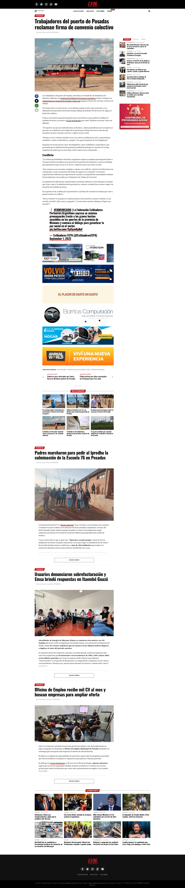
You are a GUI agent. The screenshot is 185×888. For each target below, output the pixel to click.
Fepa (88, 369)
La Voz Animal (100, 11)
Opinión (110, 10)
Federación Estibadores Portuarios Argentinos (78, 98)
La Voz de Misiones (73, 120)
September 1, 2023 (60, 238)
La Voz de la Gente (78, 11)
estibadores (62, 369)
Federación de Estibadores (77, 369)
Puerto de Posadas (98, 369)
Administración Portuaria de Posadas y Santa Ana (61, 101)
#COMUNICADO (62, 210)
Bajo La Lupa (90, 11)
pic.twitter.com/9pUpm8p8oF (66, 229)
